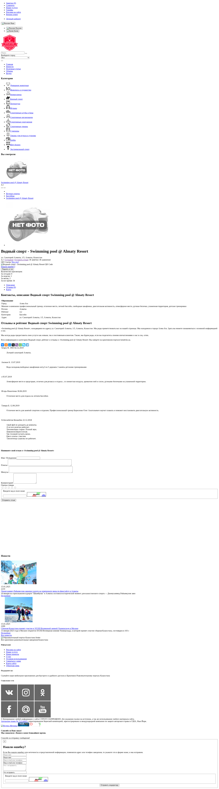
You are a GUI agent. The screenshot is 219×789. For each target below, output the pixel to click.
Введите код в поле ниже (14, 491)
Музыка (13, 108)
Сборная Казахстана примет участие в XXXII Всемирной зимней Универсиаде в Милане (39, 628)
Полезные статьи (13, 69)
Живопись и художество (20, 90)
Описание (10, 285)
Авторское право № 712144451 (14, 721)
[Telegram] (27, 344)
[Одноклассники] (6, 344)
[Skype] (23, 344)
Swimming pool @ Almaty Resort (14, 182)
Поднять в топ (7, 269)
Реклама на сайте (13, 650)
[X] (13, 344)
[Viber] (16, 344)
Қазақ (15, 31)
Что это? (15, 262)
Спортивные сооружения (21, 122)
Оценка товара (7, 485)
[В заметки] (5, 187)
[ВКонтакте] (2, 344)
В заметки (34, 260)
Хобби (13, 140)
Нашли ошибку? (8, 267)
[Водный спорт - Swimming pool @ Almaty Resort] (28, 245)
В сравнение (45, 260)
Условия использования (16, 659)
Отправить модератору (109, 785)
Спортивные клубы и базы (21, 113)
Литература (15, 104)
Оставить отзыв (21, 260)
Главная (9, 64)
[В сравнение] (2, 187)
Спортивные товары (19, 126)
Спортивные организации (21, 117)
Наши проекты (12, 654)
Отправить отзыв (8, 500)
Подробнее (6, 596)
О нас (8, 656)
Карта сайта (11, 663)
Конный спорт (16, 99)
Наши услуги (12, 652)
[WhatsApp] (20, 344)
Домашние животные (19, 85)
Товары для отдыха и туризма (23, 136)
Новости (10, 66)
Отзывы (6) (11, 287)
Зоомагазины (16, 94)
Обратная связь (12, 666)
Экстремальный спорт (19, 149)
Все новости (6, 635)
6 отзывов (9, 260)
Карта (8, 289)
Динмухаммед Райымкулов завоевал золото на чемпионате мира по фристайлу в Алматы (39, 591)
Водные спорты (13, 194)
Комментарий (7, 483)
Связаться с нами (13, 661)
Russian (18, 28)
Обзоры (9, 71)
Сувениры (14, 131)
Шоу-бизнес (15, 145)
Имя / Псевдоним (8, 458)
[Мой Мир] (9, 344)
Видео (9, 73)
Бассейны (10, 196)
